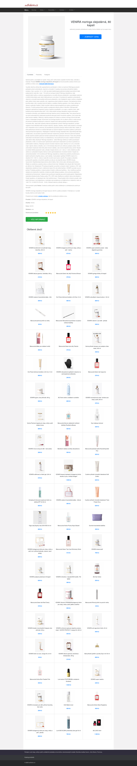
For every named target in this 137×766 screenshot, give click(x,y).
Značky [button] (71, 10)
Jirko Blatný (93, 752)
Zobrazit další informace (46, 84)
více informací (38, 219)
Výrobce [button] (61, 10)
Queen (87, 752)
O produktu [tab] (30, 74)
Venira (94, 29)
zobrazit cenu (92, 36)
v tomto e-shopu (43, 196)
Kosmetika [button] (51, 10)
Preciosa (99, 752)
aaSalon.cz (32, 762)
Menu (26, 10)
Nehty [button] (42, 10)
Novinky (34, 10)
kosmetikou (59, 752)
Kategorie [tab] (47, 74)
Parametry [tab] (39, 74)
